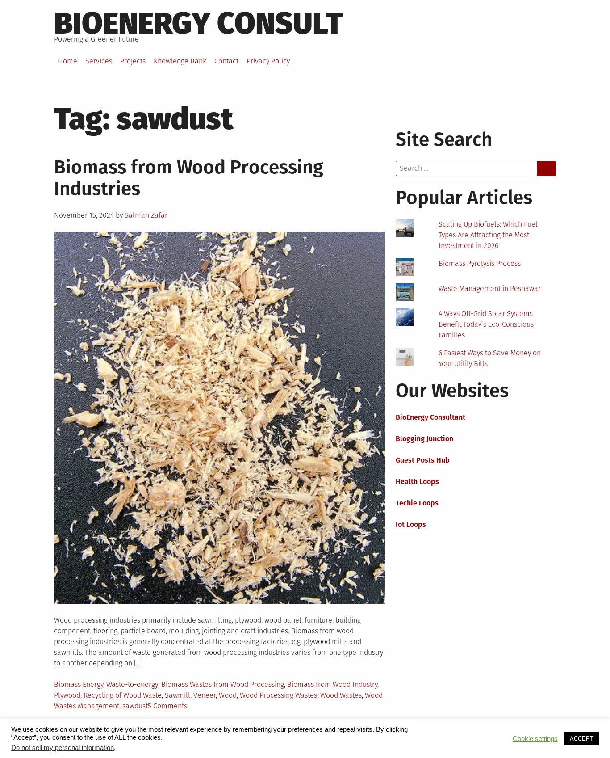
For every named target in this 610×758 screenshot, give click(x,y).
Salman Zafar (146, 215)
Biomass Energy (78, 684)
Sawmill (177, 695)
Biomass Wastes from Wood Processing (222, 684)
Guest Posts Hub (423, 460)
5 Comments (167, 706)
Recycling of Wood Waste (123, 695)
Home (67, 61)
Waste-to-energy (132, 684)
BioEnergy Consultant (430, 417)
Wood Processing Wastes (278, 695)
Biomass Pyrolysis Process (480, 263)
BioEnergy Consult (198, 23)
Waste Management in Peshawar (490, 288)
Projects (133, 61)
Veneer (204, 695)
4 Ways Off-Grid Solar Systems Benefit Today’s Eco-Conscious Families (486, 324)
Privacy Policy (268, 61)
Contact (226, 61)
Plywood (67, 695)
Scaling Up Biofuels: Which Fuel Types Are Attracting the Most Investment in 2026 (488, 235)
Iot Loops (411, 524)
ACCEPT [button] (581, 738)
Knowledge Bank (180, 61)
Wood (228, 695)
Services (98, 61)
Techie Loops (417, 503)
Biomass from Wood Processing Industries (188, 178)
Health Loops (417, 481)
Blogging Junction (424, 438)
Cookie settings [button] (535, 738)
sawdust (135, 706)
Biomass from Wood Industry (332, 684)
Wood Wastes (341, 695)
